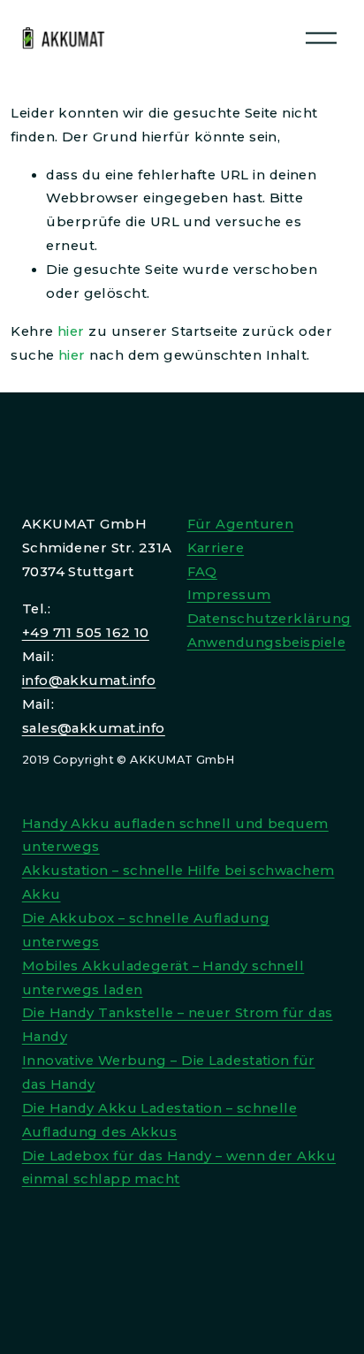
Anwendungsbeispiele (266, 642)
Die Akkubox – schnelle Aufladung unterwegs (145, 930)
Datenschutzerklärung (269, 619)
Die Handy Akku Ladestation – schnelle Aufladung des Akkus (160, 1120)
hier (71, 331)
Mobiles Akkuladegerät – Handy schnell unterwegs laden (163, 978)
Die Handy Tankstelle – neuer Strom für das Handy (177, 1025)
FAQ (202, 572)
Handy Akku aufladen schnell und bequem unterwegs (175, 836)
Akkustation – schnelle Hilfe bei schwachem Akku (178, 882)
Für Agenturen (240, 524)
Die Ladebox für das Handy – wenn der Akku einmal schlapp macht (179, 1168)
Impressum (229, 595)
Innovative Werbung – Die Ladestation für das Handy (168, 1072)
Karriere (216, 548)
